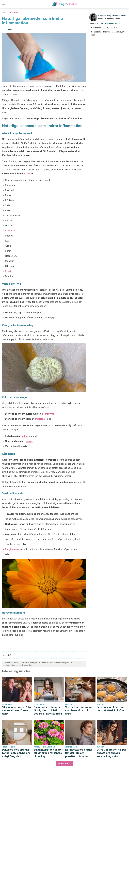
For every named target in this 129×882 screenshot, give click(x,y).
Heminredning (8, 747)
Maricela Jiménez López (109, 19)
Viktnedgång (71, 747)
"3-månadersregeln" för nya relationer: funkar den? (17, 710)
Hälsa (4, 12)
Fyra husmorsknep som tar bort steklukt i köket (111, 709)
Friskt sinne (39, 704)
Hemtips (100, 704)
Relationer (7, 704)
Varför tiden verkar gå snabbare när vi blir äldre (78, 710)
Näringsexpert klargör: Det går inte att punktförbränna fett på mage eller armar (79, 753)
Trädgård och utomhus (44, 747)
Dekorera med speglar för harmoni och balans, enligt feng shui (16, 753)
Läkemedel (13, 12)
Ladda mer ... (64, 763)
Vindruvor (10, 230)
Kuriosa (68, 704)
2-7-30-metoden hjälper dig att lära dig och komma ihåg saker (111, 753)
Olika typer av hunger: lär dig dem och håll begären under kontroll (48, 710)
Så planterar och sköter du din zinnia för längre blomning (48, 753)
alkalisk (27, 173)
